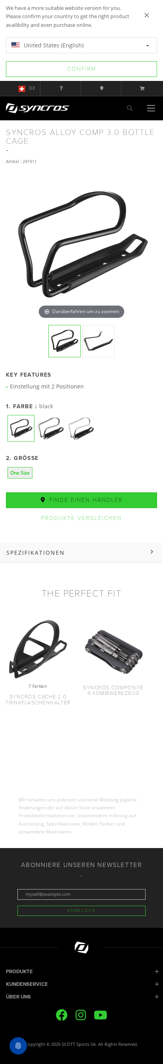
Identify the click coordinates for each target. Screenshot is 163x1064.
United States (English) (52, 45)
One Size (20, 472)
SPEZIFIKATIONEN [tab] (35, 552)
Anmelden (81, 910)
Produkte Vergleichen (81, 518)
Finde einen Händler (85, 500)
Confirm (81, 69)
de (32, 88)
